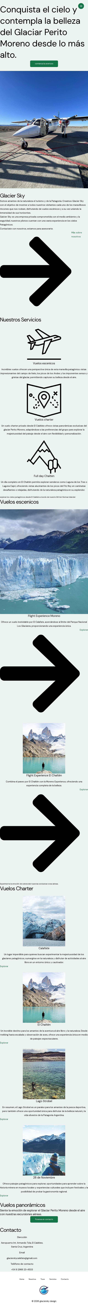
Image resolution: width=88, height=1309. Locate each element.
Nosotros (32, 1279)
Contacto (65, 1279)
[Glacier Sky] (7, 6)
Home (21, 1279)
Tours (43, 1279)
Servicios (52, 1279)
